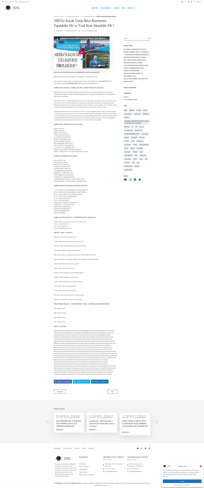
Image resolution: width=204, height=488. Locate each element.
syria (136, 155)
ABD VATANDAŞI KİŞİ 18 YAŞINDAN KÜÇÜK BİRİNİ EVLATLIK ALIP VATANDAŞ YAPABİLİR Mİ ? (68, 423)
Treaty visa (143, 155)
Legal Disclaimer (83, 469)
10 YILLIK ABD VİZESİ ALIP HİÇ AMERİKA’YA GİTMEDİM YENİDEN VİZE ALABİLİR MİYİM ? (35, 423)
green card (145, 134)
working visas (128, 166)
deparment (146, 114)
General (126, 97)
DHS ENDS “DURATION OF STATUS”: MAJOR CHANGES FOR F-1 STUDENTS (136, 122)
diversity (126, 126)
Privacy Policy (187, 485)
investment (127, 144)
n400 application (144, 144)
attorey (139, 110)
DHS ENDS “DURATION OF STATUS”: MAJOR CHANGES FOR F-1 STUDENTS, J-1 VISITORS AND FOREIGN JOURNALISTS (137, 52)
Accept (182, 481)
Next (112, 391)
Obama (132, 148)
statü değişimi (128, 155)
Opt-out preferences (178, 485)
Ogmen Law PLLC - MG (73, 31)
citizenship (137, 114)
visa (133, 162)
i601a (132, 141)
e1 (132, 126)
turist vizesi (127, 159)
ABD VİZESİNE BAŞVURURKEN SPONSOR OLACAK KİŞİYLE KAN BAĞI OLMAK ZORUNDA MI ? (166, 423)
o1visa (126, 148)
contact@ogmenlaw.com (111, 471)
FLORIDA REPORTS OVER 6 (132, 134)
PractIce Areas (105, 8)
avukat (145, 110)
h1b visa (142, 137)
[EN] (198, 2)
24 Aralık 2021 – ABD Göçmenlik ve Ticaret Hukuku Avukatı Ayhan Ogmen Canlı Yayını (101, 423)
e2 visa (141, 126)
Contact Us (131, 8)
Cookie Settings (83, 472)
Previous (60, 391)
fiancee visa (138, 130)
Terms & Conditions (84, 466)
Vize (138, 162)
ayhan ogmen (128, 114)
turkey (135, 159)
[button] (201, 466)
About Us (117, 8)
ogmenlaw (140, 148)
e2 (136, 126)
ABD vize (131, 110)
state (141, 151)
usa (146, 159)
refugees (135, 151)
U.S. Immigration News (90, 31)
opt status (127, 151)
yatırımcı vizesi (128, 169)
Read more (26, 429)
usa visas (127, 162)
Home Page (94, 8)
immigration (140, 141)
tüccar (141, 159)
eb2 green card (128, 130)
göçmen (126, 137)
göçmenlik (134, 137)
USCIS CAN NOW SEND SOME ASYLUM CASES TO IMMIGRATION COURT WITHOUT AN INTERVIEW (136, 68)
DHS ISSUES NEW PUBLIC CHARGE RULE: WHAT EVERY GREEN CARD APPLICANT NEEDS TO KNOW (135, 60)
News (123, 8)
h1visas (126, 141)
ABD (125, 110)
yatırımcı (137, 166)
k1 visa (135, 144)
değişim (126, 117)
